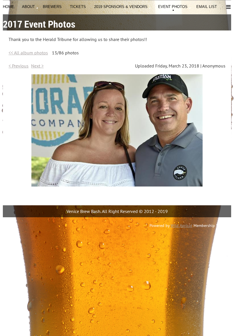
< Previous (19, 66)
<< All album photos (28, 53)
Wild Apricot (181, 225)
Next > (37, 66)
